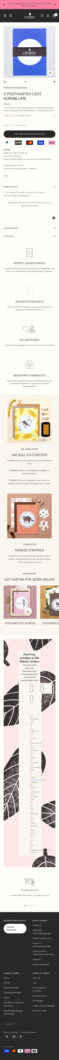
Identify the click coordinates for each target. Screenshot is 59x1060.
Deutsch (8, 1024)
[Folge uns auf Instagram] (13, 1036)
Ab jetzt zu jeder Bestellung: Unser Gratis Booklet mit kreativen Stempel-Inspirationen (30, 4)
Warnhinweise (11, 228)
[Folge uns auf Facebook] (7, 1036)
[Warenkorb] (53, 15)
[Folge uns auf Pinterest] (20, 1036)
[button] (29, 203)
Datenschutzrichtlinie (38, 780)
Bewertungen (11, 187)
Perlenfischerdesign (16, 88)
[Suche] (10, 15)
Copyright (9, 236)
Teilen (6, 175)
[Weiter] (54, 82)
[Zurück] (5, 82)
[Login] (48, 15)
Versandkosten (26, 108)
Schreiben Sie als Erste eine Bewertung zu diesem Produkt (29, 204)
